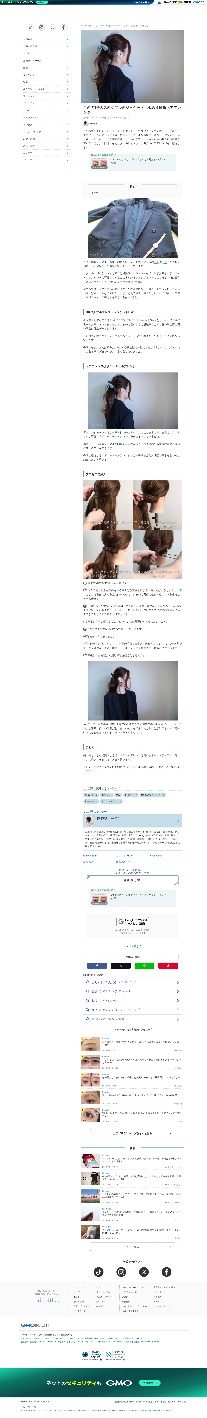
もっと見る (132, 1247)
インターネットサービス (30, 1410)
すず (180, 1121)
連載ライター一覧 (32, 60)
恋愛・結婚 (29, 138)
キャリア (28, 153)
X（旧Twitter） (127, 855)
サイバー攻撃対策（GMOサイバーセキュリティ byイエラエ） (64, 1342)
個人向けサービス (155, 1410)
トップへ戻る (131, 946)
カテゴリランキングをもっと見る (132, 1133)
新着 (25, 67)
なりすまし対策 (132, 1342)
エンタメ (28, 124)
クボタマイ (177, 1050)
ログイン (28, 53)
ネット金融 (132, 1410)
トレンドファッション (112, 801)
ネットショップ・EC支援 (51, 1410)
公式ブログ (92, 861)
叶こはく (178, 1220)
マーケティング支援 (98, 1410)
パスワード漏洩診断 (84, 1338)
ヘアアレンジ (99, 266)
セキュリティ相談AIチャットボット (128, 1338)
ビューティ (29, 103)
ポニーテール (109, 436)
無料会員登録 (30, 46)
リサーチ (112, 1410)
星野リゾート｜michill (34, 89)
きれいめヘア (91, 801)
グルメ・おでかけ (32, 131)
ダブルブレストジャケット (134, 320)
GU (111, 320)
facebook (157, 855)
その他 (168, 1410)
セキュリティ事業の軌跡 (151, 1342)
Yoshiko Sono (176, 1086)
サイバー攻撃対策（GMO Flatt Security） (107, 1342)
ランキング (29, 74)
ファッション (30, 96)
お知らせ (28, 39)
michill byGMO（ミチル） (93, 25)
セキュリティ (83, 1410)
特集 (25, 81)
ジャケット (160, 261)
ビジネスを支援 (69, 1410)
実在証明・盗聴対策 (29, 1342)
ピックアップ (30, 160)
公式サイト (125, 861)
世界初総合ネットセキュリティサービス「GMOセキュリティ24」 (47, 1338)
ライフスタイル (31, 117)
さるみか (178, 1068)
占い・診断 (29, 146)
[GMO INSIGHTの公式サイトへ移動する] (35, 1325)
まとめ (95, 192)
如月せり (178, 1238)
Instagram (91, 855)
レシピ (26, 110)
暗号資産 (143, 1410)
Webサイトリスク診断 (103, 1338)
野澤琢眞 (94, 123)
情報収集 (122, 1410)
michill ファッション (173, 1167)
